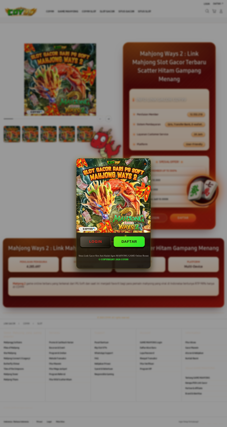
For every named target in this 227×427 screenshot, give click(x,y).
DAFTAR (129, 242)
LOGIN (95, 242)
